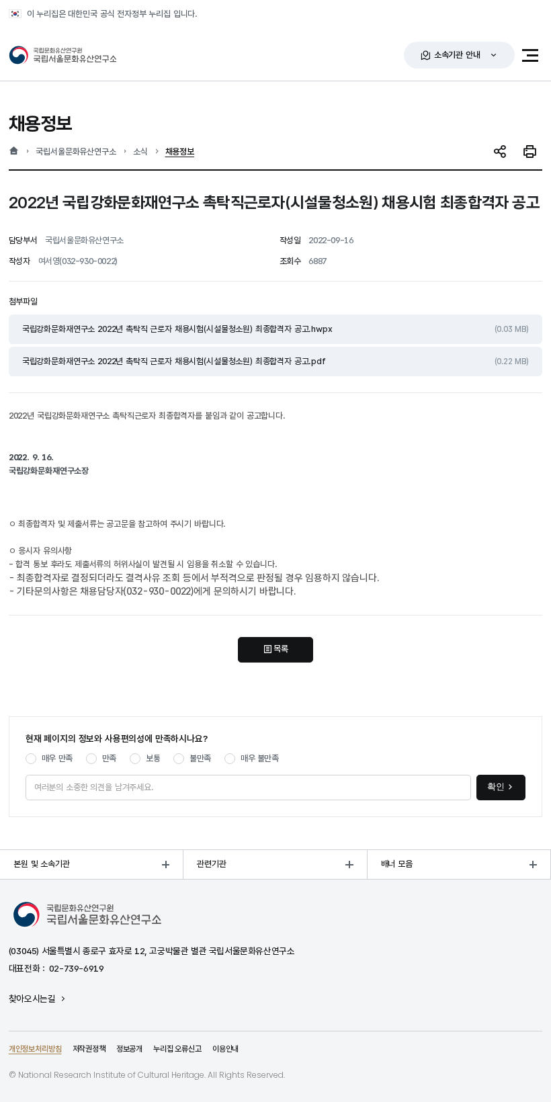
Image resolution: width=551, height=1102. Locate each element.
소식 (140, 151)
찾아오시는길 (32, 999)
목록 (280, 649)
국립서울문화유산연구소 (76, 151)
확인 (496, 787)
